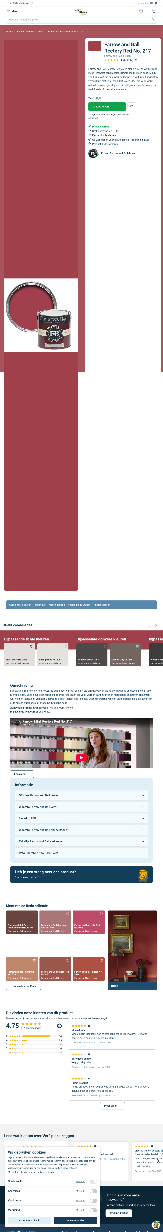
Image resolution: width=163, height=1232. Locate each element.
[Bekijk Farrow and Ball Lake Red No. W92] (88, 922)
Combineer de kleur (20, 604)
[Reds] (132, 950)
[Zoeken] (153, 19)
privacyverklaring (46, 1172)
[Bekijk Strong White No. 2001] (52, 654)
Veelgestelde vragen (79, 604)
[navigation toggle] (8, 11)
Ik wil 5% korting (119, 1213)
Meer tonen (110, 1105)
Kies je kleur (141, 11)
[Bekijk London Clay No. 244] (125, 654)
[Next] (157, 1161)
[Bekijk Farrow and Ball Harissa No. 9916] (88, 969)
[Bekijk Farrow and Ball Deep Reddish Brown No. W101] (22, 922)
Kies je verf (102, 106)
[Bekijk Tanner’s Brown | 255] (91, 654)
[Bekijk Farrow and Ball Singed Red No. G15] (55, 969)
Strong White (42, 711)
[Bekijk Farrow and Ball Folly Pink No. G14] (22, 969)
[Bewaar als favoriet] (131, 106)
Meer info (80, 1181)
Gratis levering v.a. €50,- (20, 3)
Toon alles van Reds (24, 986)
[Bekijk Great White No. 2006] (19, 654)
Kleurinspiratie (57, 604)
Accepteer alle (75, 1220)
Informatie (40, 604)
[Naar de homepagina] (80, 11)
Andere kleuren (102, 604)
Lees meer (20, 774)
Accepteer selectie (29, 1220)
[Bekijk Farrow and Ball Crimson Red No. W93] (55, 922)
